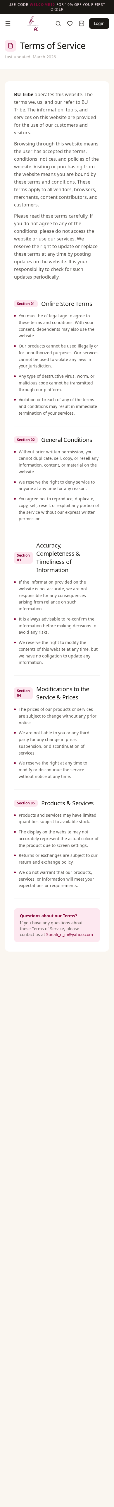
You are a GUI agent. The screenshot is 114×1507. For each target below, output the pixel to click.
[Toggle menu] (7, 23)
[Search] (58, 23)
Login (99, 23)
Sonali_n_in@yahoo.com (69, 934)
